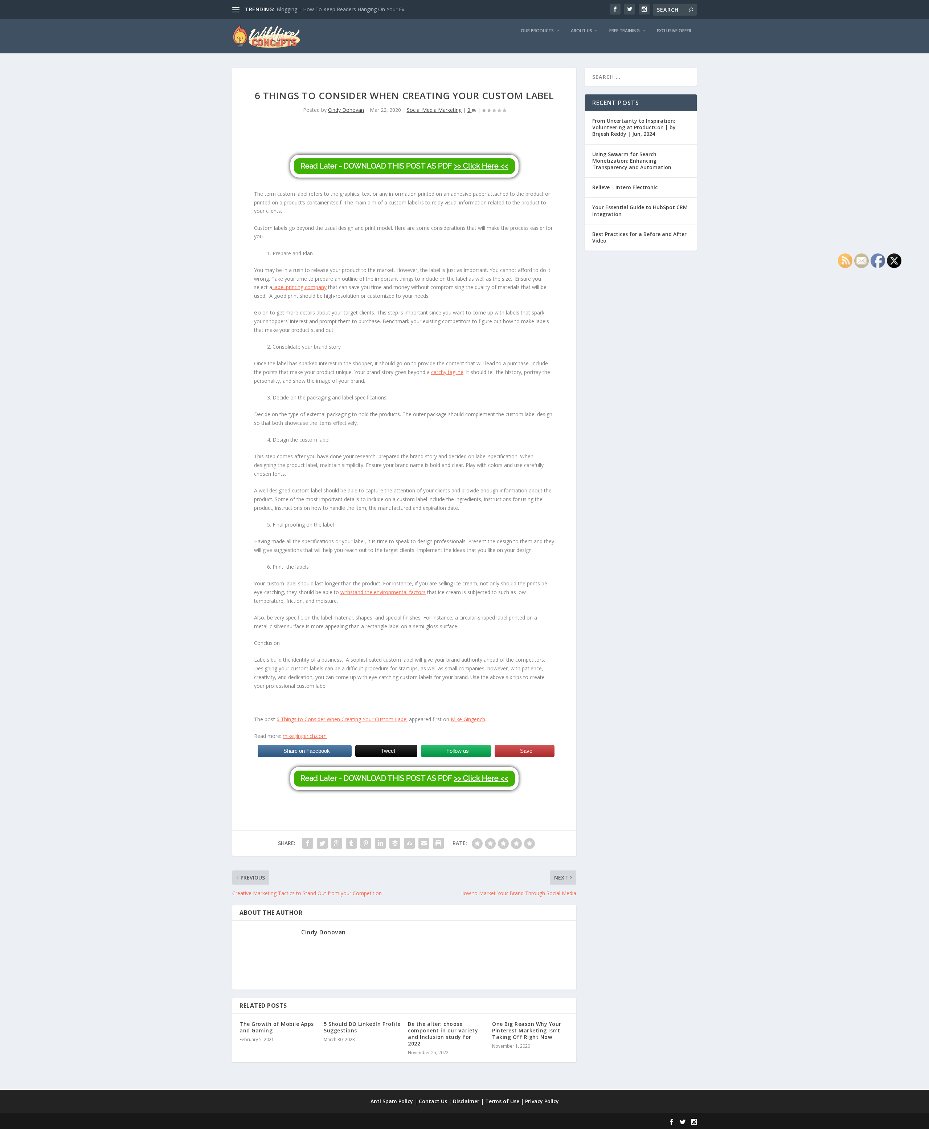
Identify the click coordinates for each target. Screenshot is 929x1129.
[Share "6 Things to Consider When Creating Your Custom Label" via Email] (424, 843)
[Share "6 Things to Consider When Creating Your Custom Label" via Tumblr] (351, 843)
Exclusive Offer (674, 31)
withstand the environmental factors (383, 592)
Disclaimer (466, 1101)
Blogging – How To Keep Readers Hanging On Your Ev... (342, 9)
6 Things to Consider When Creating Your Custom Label (342, 719)
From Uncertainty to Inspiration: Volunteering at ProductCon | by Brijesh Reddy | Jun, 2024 (634, 127)
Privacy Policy (542, 1101)
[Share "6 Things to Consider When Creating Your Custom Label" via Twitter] (322, 843)
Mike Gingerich (468, 719)
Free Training (624, 31)
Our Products (537, 31)
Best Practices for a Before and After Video (639, 237)
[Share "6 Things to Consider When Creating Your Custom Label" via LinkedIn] (380, 843)
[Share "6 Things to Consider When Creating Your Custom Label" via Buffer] (395, 843)
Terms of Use (502, 1101)
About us (581, 31)
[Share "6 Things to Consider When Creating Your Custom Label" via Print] (438, 843)
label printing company (299, 287)
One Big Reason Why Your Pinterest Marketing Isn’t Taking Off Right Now (526, 1030)
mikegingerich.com (305, 735)
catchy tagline (447, 372)
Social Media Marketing (434, 109)
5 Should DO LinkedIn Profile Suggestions (362, 1027)
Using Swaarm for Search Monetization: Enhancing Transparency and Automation (631, 161)
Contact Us (433, 1101)
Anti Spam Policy (392, 1101)
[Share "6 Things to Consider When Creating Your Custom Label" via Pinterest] (366, 843)
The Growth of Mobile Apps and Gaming (277, 1027)
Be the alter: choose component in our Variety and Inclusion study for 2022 (443, 1033)
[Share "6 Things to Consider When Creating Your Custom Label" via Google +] (337, 843)
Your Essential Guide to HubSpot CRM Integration (640, 210)
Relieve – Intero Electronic (625, 187)
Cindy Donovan (346, 109)
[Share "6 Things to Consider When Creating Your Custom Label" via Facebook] (307, 843)
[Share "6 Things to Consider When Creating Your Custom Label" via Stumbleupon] (409, 843)
